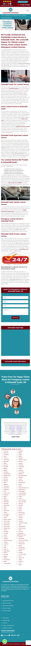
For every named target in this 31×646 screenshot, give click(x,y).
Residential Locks (24, 249)
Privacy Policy (6, 618)
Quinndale (21, 451)
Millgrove (5, 556)
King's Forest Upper (8, 540)
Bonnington (6, 472)
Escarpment (6, 454)
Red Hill (20, 545)
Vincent (20, 563)
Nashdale (21, 536)
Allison (5, 456)
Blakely (20, 486)
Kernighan (6, 538)
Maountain (6, 452)
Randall (20, 454)
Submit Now (15, 317)
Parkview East (22, 542)
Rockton (20, 550)
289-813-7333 (22, 2)
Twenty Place (21, 472)
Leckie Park (6, 544)
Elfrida (5, 498)
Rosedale (20, 552)
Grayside (20, 516)
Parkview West (22, 543)
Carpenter (6, 484)
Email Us (6, 635)
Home (2, 15)
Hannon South (7, 523)
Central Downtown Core (24, 488)
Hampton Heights (7, 519)
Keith (20, 524)
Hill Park (5, 530)
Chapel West (6, 489)
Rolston (20, 456)
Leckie (5, 545)
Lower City (6, 451)
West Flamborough (23, 475)
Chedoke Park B (22, 489)
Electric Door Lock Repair (8, 605)
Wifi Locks (5, 623)
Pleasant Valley (7, 563)
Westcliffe (21, 477)
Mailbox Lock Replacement (8, 625)
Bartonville (21, 481)
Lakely (20, 530)
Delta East (21, 503)
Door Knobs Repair (7, 610)
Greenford (21, 517)
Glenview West (22, 514)
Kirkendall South (22, 528)
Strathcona (21, 561)
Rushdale (20, 458)
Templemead (21, 466)
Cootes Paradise (22, 495)
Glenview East (22, 512)
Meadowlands (7, 551)
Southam (20, 463)
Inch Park (6, 533)
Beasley (20, 484)
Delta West (21, 505)
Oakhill (5, 561)
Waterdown (21, 474)
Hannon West (6, 524)
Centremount (6, 486)
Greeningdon (6, 514)
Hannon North (7, 521)
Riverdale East (22, 547)
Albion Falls (6, 461)
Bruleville (5, 477)
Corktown (20, 496)
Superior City (21, 557)
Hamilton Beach (22, 482)
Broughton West (7, 475)
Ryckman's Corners (23, 459)
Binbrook (5, 468)
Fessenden (6, 503)
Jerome (5, 535)
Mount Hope (6, 510)
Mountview (6, 554)
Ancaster (5, 458)
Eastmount (6, 495)
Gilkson (5, 509)
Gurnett (5, 517)
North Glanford (7, 559)
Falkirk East (6, 500)
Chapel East (6, 488)
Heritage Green (7, 528)
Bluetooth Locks (6, 620)
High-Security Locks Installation (15, 182)
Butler (5, 482)
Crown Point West (22, 502)
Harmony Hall (6, 526)
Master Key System (7, 603)
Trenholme (21, 470)
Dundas (20, 507)
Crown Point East (22, 500)
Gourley (5, 512)
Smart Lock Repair (7, 608)
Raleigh (20, 452)
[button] (12, 391)
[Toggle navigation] (28, 10)
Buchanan (6, 479)
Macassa (6, 549)
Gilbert (5, 507)
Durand (20, 509)
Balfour (5, 463)
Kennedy (5, 537)
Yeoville (20, 479)
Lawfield (5, 542)
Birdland (5, 470)
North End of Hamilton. (23, 540)
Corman (20, 498)
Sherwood (21, 461)
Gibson (20, 510)
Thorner (20, 468)
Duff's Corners (7, 493)
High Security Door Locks (8, 600)
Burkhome (6, 481)
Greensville (6, 516)
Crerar (5, 491)
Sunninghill (21, 465)
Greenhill (20, 519)
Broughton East (7, 474)
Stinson (20, 556)
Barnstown (6, 465)
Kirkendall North (22, 526)
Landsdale (21, 531)
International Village (23, 523)
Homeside (21, 521)
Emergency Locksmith (7, 628)
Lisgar (5, 547)
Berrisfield (6, 466)
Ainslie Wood (6, 459)
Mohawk (5, 558)
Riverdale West (22, 549)
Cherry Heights (22, 491)
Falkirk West (6, 502)
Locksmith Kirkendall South (14, 644)
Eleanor (5, 496)
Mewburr (5, 552)
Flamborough (6, 505)
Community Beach (22, 493)
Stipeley (20, 559)
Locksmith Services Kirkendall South (12, 15)
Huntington (6, 531)
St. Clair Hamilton (22, 554)
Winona (20, 564)
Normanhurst (21, 538)
